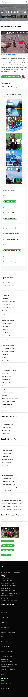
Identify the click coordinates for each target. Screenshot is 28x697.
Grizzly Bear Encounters (6, 580)
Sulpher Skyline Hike (6, 382)
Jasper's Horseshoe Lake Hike (8, 320)
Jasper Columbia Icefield (9, 261)
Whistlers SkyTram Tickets (10, 256)
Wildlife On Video (5, 617)
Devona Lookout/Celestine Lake (9, 307)
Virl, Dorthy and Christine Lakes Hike (10, 398)
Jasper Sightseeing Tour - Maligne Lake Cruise (12, 506)
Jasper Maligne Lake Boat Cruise (9, 593)
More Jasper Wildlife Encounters (8, 585)
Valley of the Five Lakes (7, 389)
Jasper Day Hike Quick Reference (9, 285)
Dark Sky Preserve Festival (7, 411)
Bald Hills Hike (5, 298)
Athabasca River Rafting (7, 459)
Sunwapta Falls (5, 385)
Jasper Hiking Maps (6, 453)
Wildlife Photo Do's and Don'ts (8, 523)
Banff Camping (4, 649)
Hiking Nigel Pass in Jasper (8, 351)
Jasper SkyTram (5, 630)
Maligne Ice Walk (5, 465)
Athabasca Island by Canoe (8, 424)
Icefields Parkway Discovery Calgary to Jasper (12, 503)
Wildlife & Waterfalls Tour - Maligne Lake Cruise (12, 509)
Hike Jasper (5, 567)
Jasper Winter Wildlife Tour (10, 212)
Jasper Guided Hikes (6, 456)
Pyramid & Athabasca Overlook (9, 370)
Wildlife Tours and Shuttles (10, 190)
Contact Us (4, 678)
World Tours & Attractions (7, 651)
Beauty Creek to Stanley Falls (8, 301)
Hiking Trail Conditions (7, 450)
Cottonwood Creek (6, 304)
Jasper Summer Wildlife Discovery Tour (10, 478)
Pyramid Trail (5, 373)
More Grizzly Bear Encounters (8, 583)
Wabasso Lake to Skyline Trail (8, 401)
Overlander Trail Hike (6, 360)
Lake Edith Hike (5, 332)
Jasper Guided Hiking (6, 683)
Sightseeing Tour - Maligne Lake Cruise (12, 244)
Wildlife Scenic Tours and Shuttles (9, 472)
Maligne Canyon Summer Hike (8, 335)
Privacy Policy (4, 671)
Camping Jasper (5, 646)
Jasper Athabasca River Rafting (8, 590)
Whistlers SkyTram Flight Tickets (9, 494)
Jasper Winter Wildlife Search (10, 218)
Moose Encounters (5, 588)
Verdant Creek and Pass (7, 392)
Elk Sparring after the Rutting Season (10, 54)
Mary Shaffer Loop (6, 342)
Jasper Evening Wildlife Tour (10, 201)
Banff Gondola (5, 447)
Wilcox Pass (4, 407)
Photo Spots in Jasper (7, 289)
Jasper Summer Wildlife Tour (10, 195)
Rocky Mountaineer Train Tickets (9, 600)
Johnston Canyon (5, 654)
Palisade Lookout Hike (7, 364)
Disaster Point (5, 310)
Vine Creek (4, 395)
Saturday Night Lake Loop (7, 376)
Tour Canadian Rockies (6, 656)
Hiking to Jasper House (7, 323)
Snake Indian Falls (6, 379)
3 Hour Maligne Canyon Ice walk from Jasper (11, 500)
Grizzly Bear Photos (7, 550)
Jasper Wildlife (4, 615)
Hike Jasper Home (6, 282)
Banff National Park (5, 639)
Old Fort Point (5, 354)
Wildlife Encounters (6, 83)
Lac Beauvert (5, 329)
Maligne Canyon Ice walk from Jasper (12, 233)
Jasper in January (6, 444)
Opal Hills (4, 357)
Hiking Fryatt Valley (6, 430)
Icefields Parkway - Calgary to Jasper (12, 239)
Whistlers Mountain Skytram (8, 469)
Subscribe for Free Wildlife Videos (11, 76)
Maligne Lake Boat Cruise (7, 462)
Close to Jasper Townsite (7, 292)
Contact (3, 674)
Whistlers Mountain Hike (7, 404)
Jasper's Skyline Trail (6, 421)
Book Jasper (4, 612)
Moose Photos (6, 554)
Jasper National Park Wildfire (8, 669)
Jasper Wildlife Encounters (10, 86)
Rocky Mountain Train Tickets (8, 632)
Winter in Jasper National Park (8, 475)
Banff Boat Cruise (5, 666)
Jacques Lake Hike (6, 433)
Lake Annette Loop (6, 326)
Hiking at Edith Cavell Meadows (8, 314)
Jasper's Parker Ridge (6, 367)
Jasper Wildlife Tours (6, 620)
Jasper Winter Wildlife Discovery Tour (10, 487)
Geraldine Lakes (5, 317)
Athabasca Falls (5, 295)
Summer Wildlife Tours (9, 207)
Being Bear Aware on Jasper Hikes (9, 520)
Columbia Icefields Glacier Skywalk (9, 664)
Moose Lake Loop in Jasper (8, 345)
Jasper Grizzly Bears (7, 545)
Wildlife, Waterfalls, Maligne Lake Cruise (12, 250)
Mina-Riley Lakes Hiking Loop (8, 348)
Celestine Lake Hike (6, 427)
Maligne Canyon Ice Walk (7, 339)
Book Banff (3, 636)
